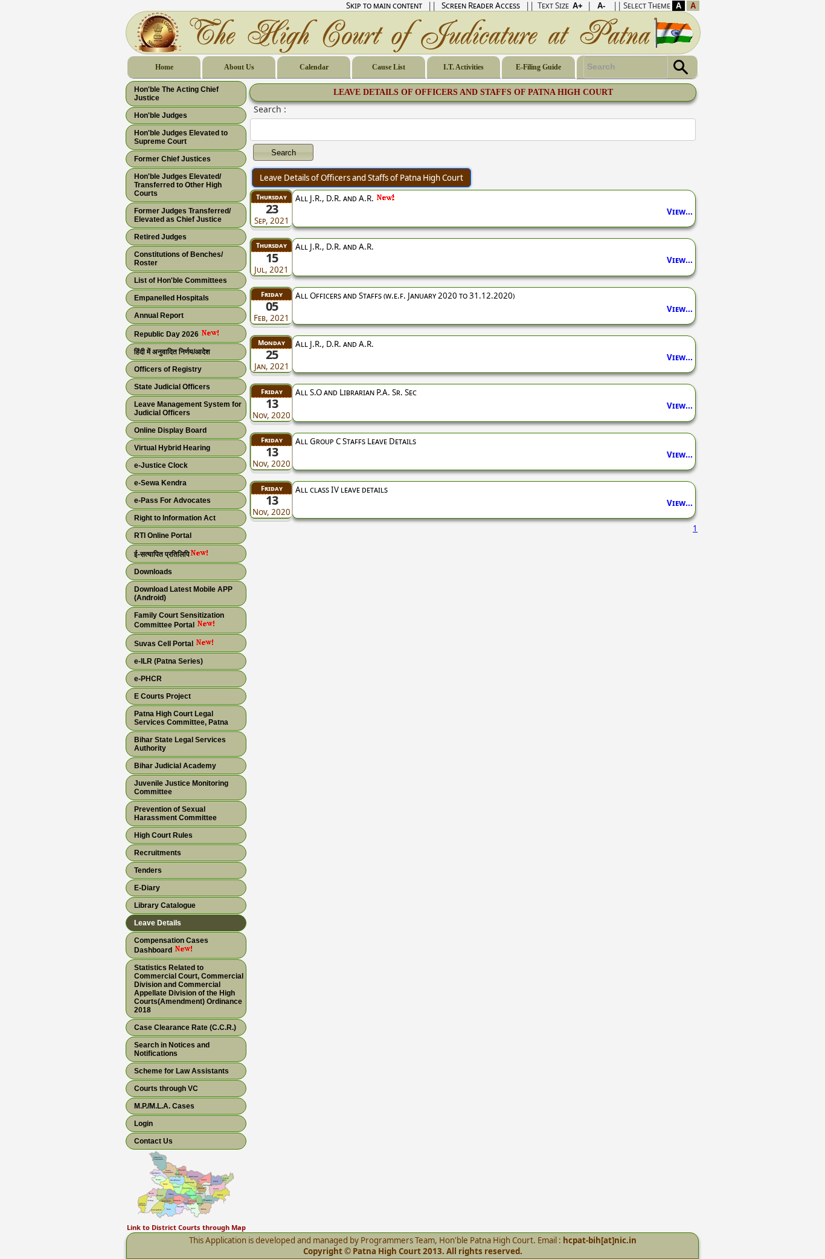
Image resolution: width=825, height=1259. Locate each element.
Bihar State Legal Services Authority (180, 744)
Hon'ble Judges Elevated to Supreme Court (181, 137)
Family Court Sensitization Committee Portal (179, 620)
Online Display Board (170, 430)
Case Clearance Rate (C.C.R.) (185, 1027)
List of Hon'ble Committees (180, 280)
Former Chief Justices (172, 159)
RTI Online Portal (162, 535)
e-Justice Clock (161, 465)
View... (680, 211)
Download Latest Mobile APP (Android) (183, 593)
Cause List (388, 67)
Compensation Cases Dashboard (171, 945)
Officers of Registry (168, 369)
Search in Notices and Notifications (172, 1049)
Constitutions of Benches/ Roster (178, 258)
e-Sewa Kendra (160, 483)
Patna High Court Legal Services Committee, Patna (181, 718)
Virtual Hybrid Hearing (172, 448)
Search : (270, 109)
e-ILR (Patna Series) (168, 661)
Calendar (314, 67)
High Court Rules (163, 835)
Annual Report (159, 315)
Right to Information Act (175, 518)
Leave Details (157, 923)
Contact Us (153, 1141)
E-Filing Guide (538, 67)
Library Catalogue (165, 905)
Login (143, 1123)
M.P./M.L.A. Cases (164, 1106)
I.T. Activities (463, 67)
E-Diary (147, 888)
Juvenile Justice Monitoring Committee (181, 787)
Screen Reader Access (480, 5)
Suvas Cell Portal (164, 643)
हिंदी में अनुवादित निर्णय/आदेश (172, 352)
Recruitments (157, 853)
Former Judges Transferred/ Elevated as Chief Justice (182, 215)
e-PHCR (148, 679)
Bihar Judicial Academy (175, 766)
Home (164, 67)
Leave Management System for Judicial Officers (188, 408)
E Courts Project (162, 696)
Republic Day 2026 (167, 334)
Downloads (153, 572)
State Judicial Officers (172, 387)
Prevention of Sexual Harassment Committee (175, 813)
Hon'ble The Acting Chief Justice (176, 93)
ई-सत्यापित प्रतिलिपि (162, 554)
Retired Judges (160, 237)
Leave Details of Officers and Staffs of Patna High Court (361, 177)
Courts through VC (166, 1088)
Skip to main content (384, 5)
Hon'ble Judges (160, 115)
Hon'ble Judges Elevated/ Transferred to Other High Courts (178, 185)
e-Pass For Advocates (172, 500)
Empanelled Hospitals (171, 298)
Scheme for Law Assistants (181, 1071)
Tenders (148, 870)
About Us (239, 67)
